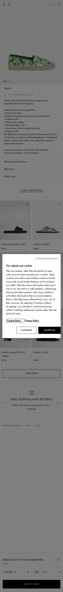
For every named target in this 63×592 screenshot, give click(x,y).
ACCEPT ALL (49, 330)
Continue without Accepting (46, 258)
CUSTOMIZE (26, 330)
